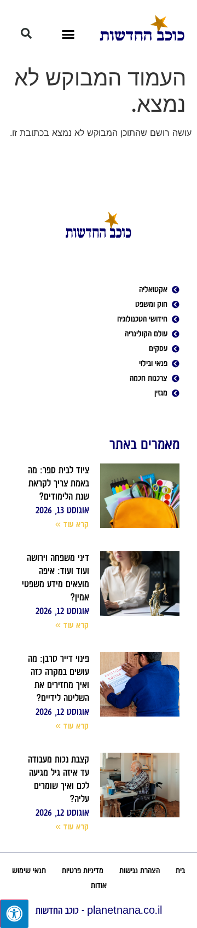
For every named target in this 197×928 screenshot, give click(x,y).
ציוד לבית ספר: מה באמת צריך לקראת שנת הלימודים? (58, 483)
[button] (67, 34)
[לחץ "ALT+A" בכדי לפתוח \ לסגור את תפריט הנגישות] (14, 914)
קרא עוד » (72, 524)
